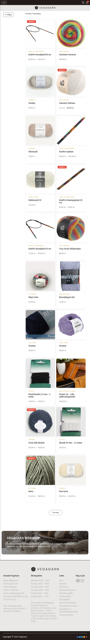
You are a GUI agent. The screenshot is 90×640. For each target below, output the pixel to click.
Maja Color (33, 297)
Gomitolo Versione (67, 54)
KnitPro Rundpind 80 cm (39, 54)
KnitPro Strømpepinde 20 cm (70, 201)
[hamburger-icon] (4, 2)
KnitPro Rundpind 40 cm (39, 248)
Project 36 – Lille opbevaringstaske (67, 395)
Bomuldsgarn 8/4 (67, 297)
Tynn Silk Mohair (36, 442)
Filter (9, 15)
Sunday (31, 103)
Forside (28, 14)
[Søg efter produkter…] (83, 2)
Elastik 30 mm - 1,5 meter (70, 442)
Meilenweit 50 (34, 200)
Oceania (62, 346)
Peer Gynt (63, 491)
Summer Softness (67, 103)
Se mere (40, 34)
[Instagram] (82, 580)
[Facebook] (78, 580)
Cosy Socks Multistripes (70, 248)
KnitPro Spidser (66, 151)
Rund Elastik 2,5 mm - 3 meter (39, 395)
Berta (30, 491)
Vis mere (55, 512)
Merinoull (33, 151)
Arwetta (32, 346)
